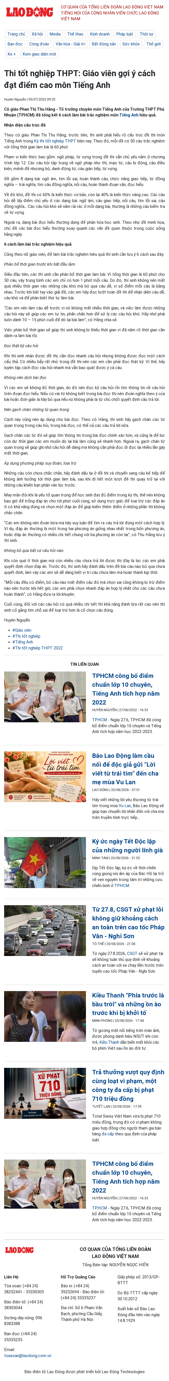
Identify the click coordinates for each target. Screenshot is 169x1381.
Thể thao (75, 34)
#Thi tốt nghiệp (26, 636)
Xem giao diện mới (39, 54)
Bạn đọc (15, 43)
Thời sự (147, 34)
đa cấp (108, 1133)
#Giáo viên (21, 630)
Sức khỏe (131, 43)
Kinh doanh (100, 34)
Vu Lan (125, 805)
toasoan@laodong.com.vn (27, 1355)
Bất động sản (104, 43)
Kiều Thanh (109, 1042)
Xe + (11, 54)
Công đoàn (39, 43)
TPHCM (99, 719)
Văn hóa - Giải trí (70, 43)
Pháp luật (124, 34)
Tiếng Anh (128, 115)
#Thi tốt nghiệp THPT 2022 (37, 647)
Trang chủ (16, 34)
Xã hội (37, 34)
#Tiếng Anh (22, 642)
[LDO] (45, 698)
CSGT (132, 953)
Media (55, 34)
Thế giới (153, 43)
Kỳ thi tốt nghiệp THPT (55, 141)
